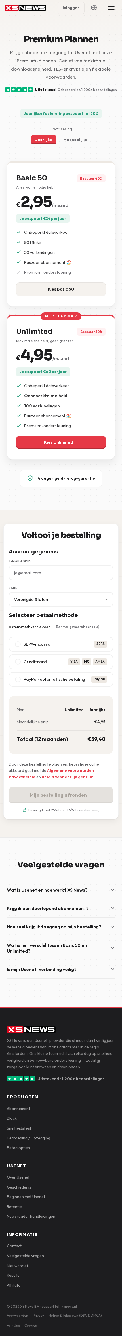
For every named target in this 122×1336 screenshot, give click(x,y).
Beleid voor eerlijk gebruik (67, 776)
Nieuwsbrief (17, 1265)
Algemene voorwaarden (70, 770)
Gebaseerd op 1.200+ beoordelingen (87, 90)
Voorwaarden (17, 1315)
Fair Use (13, 1325)
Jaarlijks (43, 139)
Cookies (30, 1325)
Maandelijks (75, 139)
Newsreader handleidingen (31, 1216)
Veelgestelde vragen (25, 1255)
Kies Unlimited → (61, 442)
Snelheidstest (19, 1128)
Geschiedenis (19, 1187)
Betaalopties (18, 1147)
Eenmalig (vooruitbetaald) (77, 627)
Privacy (38, 1315)
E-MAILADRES (20, 561)
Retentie (14, 1206)
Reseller (14, 1275)
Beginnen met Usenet (26, 1196)
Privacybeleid (22, 776)
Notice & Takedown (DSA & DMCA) (75, 1315)
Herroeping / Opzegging (28, 1138)
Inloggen (71, 7)
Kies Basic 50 (61, 289)
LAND (13, 588)
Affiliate (13, 1285)
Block (12, 1118)
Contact (14, 1245)
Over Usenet (18, 1177)
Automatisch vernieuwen (29, 627)
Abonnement (18, 1108)
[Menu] (111, 8)
